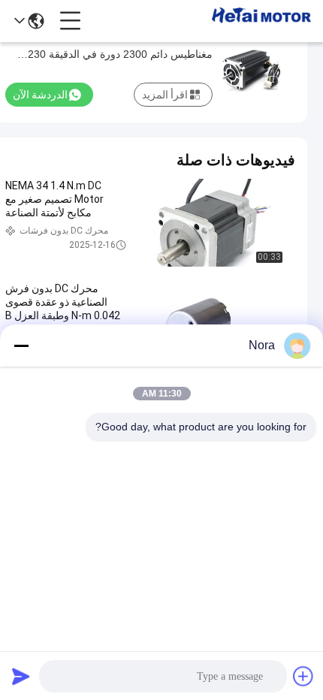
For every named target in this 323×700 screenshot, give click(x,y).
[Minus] (21, 345)
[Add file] (303, 675)
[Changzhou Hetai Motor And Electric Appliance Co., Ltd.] (261, 21)
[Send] (21, 675)
